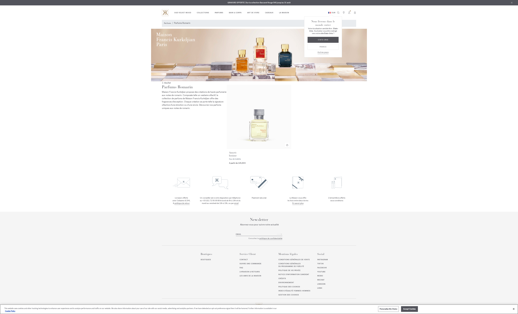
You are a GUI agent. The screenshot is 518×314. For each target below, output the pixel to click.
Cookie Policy (10, 311)
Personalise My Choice (388, 309)
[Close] (514, 309)
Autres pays (323, 52)
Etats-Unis (323, 40)
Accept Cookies (409, 309)
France (323, 47)
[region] (259, 309)
